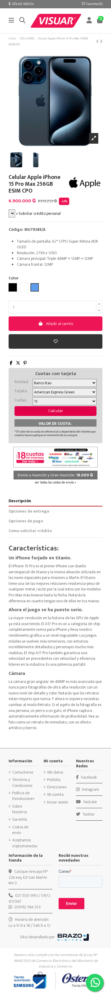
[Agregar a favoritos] (55, 341)
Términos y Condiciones (22, 782)
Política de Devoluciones (23, 796)
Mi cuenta (55, 795)
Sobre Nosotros (19, 809)
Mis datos (55, 772)
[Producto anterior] (98, 41)
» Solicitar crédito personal (38, 213)
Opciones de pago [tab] (26, 521)
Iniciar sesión (57, 802)
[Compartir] (11, 363)
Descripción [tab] (20, 501)
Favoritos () (94, 4)
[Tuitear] (18, 363)
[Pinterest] (25, 363)
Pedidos (53, 780)
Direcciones (56, 787)
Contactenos (22, 772)
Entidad (21, 382)
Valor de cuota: (55, 424)
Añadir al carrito (59, 323)
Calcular (55, 410)
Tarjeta (21, 391)
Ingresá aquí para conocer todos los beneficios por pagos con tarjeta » (50, 893)
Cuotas (20, 400)
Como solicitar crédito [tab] (30, 531)
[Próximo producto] (101, 41)
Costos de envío (20, 830)
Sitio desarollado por (37, 937)
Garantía (19, 819)
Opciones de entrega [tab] (29, 511)
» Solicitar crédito (64, 748)
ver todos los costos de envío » (55, 482)
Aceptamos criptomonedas (24, 843)
